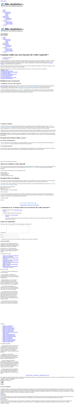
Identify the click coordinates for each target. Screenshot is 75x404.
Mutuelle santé (5, 16)
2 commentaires (6, 58)
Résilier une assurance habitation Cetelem (10, 257)
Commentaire (3, 232)
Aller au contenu (3, 0)
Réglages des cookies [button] (5, 379)
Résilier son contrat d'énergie (8, 331)
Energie (6, 15)
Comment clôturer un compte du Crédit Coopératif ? (29, 204)
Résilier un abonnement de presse (9, 335)
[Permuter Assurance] (20, 47)
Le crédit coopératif (4, 85)
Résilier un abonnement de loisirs (9, 334)
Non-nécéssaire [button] (3, 398)
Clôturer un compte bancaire (8, 325)
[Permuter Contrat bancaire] (20, 44)
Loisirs (4, 9)
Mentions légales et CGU (44, 375)
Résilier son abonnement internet (9, 327)
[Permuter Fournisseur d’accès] (20, 39)
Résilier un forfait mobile (7, 338)
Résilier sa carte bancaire (7, 326)
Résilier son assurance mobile (8, 328)
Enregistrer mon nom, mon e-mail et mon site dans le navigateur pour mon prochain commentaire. (20, 239)
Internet (6, 14)
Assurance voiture (8, 22)
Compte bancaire (8, 18)
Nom (1, 234)
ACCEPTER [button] (11, 379)
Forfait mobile (8, 13)
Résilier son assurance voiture (8, 330)
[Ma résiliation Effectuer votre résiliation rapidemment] (13, 7)
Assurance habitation (9, 23)
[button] (9, 17)
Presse (4, 10)
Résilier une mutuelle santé (8, 341)
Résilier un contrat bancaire (8, 337)
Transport (5, 24)
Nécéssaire (4, 394)
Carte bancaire (8, 19)
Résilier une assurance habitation (9, 340)
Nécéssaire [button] (2, 393)
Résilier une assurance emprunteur (9, 339)
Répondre (4, 211)
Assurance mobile (8, 21)
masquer (6, 69)
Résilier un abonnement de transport (9, 336)
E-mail (1, 236)
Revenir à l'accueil (29, 375)
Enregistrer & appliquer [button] (4, 402)
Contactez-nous (36, 375)
